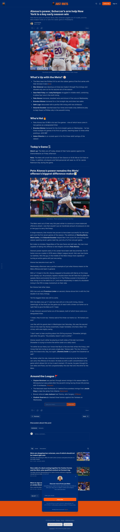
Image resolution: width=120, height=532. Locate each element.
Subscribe (60, 499)
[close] (75, 476)
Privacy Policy (72, 505)
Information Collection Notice (59, 505)
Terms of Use (68, 503)
